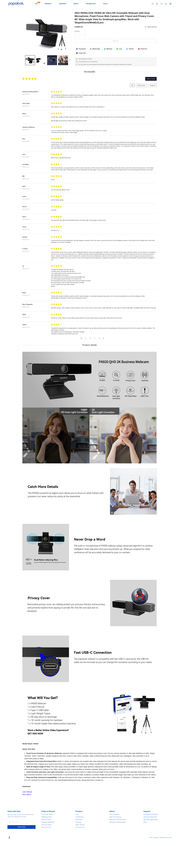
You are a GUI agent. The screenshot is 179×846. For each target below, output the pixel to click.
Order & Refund (48, 811)
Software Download (150, 817)
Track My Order (46, 814)
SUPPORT (62, 3)
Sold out (115, 41)
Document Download (150, 814)
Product (79, 811)
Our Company (114, 814)
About (112, 811)
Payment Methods (47, 822)
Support (146, 811)
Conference (80, 817)
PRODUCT (48, 3)
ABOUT (75, 3)
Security (78, 822)
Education (79, 819)
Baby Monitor (80, 825)
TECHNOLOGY (91, 3)
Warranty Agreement (150, 819)
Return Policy (46, 819)
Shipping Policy (46, 817)
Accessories (80, 827)
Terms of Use (46, 827)
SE (36, 3)
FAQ (145, 822)
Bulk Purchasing (115, 817)
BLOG (105, 3)
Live (77, 814)
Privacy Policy (46, 825)
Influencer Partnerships (117, 822)
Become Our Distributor (117, 819)
